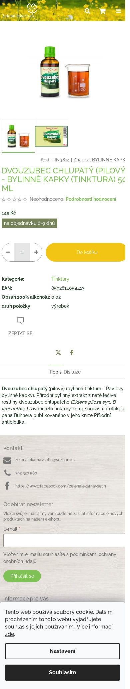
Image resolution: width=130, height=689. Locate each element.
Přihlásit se (22, 576)
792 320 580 (26, 473)
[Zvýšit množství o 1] (36, 252)
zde (9, 634)
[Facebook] (72, 353)
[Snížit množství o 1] (8, 252)
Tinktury (60, 279)
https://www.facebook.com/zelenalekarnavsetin (60, 486)
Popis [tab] (56, 372)
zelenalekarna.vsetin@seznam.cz (45, 459)
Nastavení (62, 651)
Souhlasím (62, 672)
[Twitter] (58, 353)
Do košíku (87, 252)
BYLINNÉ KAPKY (110, 159)
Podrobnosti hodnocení (91, 199)
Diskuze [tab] (72, 372)
